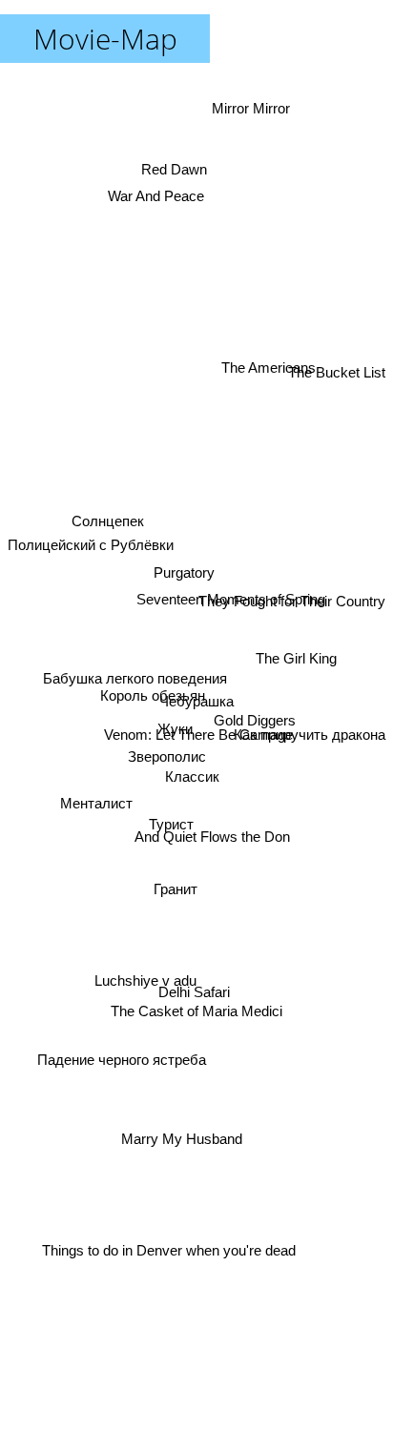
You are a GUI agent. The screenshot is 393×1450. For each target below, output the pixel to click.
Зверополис (167, 753)
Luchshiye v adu (149, 998)
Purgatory (179, 557)
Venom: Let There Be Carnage (197, 738)
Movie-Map (105, 38)
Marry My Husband (179, 1131)
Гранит (177, 896)
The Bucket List (336, 366)
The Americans (267, 370)
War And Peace (159, 193)
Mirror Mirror (256, 116)
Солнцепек (106, 517)
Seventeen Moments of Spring (237, 647)
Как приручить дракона (309, 727)
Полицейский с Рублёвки (91, 531)
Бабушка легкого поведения (134, 674)
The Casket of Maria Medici (202, 1019)
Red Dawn (175, 159)
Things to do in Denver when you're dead (172, 1255)
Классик (191, 780)
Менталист (93, 807)
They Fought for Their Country (291, 615)
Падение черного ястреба (126, 1086)
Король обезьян (152, 695)
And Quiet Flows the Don (213, 839)
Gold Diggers (254, 709)
